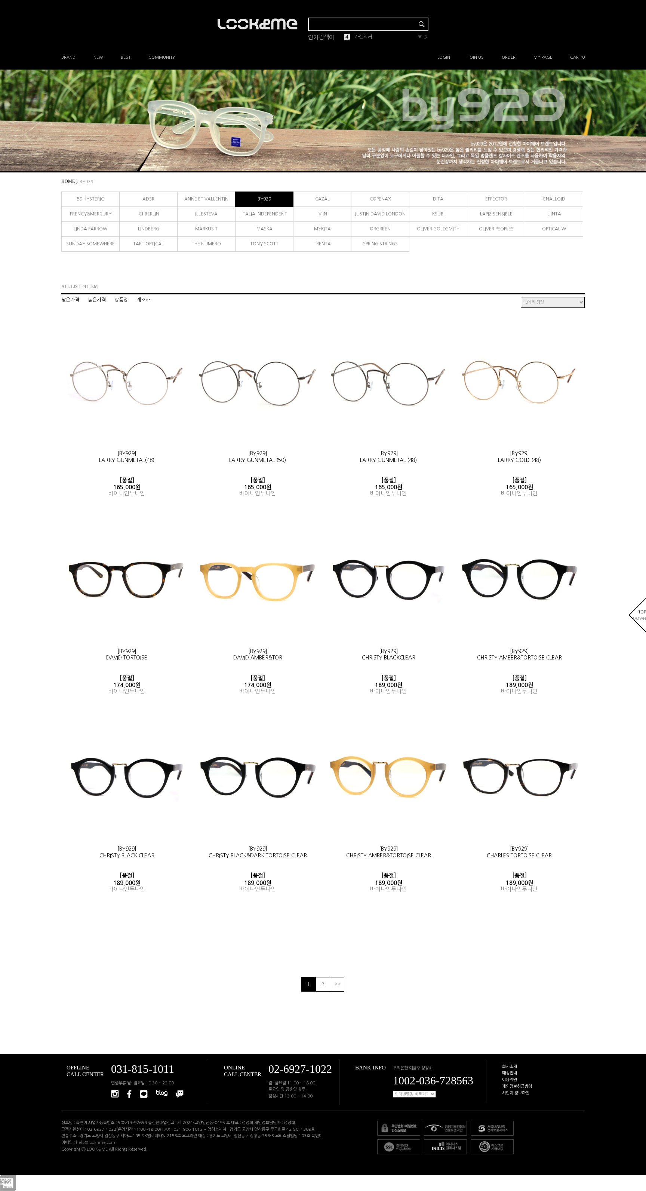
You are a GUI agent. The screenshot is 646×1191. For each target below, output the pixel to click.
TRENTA (322, 244)
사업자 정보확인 (515, 1093)
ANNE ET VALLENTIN (206, 199)
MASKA (264, 229)
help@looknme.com (95, 1143)
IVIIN (322, 214)
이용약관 (509, 1080)
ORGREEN (380, 229)
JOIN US (476, 57)
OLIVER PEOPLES (496, 229)
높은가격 (97, 299)
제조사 (143, 299)
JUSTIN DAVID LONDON (380, 214)
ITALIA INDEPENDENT (264, 214)
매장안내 (509, 1073)
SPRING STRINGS (380, 244)
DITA (438, 199)
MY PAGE (542, 57)
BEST (125, 57)
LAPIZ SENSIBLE (496, 214)
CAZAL (322, 199)
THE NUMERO (206, 244)
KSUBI (438, 214)
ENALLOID (554, 199)
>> (337, 984)
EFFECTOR (496, 199)
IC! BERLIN (148, 214)
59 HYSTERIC (90, 199)
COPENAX (380, 199)
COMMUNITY (161, 57)
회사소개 (509, 1067)
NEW (98, 57)
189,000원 (388, 685)
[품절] (127, 480)
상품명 (121, 299)
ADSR (148, 199)
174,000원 (127, 685)
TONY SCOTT (264, 244)
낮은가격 (70, 299)
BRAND (68, 57)
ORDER (509, 57)
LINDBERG (148, 229)
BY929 (264, 199)
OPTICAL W (554, 229)
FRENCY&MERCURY (90, 214)
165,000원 (127, 487)
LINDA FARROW (90, 229)
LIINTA (554, 214)
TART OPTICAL (148, 244)
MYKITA (322, 229)
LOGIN (443, 57)
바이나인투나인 (126, 493)
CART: (577, 57)
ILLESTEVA (206, 214)
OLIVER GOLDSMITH (438, 229)
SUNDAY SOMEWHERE (90, 244)
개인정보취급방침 (517, 1086)
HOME (68, 181)
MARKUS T (206, 229)
